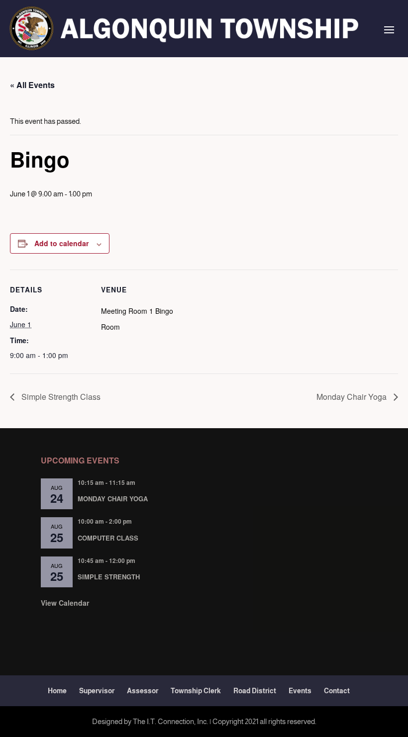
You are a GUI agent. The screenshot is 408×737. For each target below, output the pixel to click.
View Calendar (65, 603)
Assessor (142, 691)
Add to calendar (61, 243)
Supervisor (96, 691)
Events (300, 691)
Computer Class (108, 538)
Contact (337, 691)
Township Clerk (196, 691)
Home (57, 691)
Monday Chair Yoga (352, 396)
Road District (254, 691)
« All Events (32, 85)
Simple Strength (109, 576)
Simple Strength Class (60, 396)
